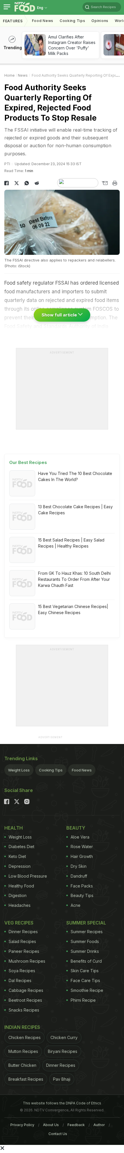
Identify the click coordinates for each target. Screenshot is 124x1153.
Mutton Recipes (23, 1051)
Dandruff (79, 876)
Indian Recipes (22, 1027)
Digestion (18, 895)
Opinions (99, 21)
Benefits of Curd (86, 961)
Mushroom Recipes (27, 961)
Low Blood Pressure (28, 876)
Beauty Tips (82, 895)
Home (9, 75)
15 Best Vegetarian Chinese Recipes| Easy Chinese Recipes (73, 609)
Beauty (75, 828)
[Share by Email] (104, 183)
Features (13, 21)
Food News (42, 21)
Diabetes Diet (21, 846)
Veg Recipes (18, 923)
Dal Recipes (20, 980)
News (23, 75)
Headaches (20, 905)
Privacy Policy (22, 1125)
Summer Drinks (85, 951)
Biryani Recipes (62, 1051)
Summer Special (86, 923)
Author (99, 1125)
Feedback (76, 1125)
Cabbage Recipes (26, 990)
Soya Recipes (22, 970)
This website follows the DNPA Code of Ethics (62, 1103)
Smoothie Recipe (87, 990)
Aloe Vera (80, 837)
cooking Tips (72, 21)
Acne (75, 905)
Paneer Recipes (24, 951)
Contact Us (57, 1134)
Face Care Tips (85, 980)
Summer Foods (85, 941)
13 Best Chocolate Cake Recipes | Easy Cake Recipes (75, 509)
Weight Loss (19, 770)
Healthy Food (21, 885)
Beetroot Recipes (25, 1000)
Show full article (60, 315)
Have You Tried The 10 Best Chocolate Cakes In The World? (75, 476)
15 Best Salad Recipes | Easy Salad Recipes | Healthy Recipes (71, 542)
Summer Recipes (87, 931)
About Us (51, 1125)
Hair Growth (82, 856)
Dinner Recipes (23, 931)
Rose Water (82, 846)
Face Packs (82, 885)
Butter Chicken (22, 1065)
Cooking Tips (51, 770)
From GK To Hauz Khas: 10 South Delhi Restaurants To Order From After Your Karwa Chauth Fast (74, 579)
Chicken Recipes (24, 1037)
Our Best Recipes (28, 462)
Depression (20, 866)
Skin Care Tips (85, 970)
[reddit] (37, 183)
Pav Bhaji (61, 1079)
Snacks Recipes (24, 1010)
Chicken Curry (64, 1037)
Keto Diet (17, 856)
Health (13, 828)
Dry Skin (79, 866)
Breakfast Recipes (25, 1079)
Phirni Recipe (83, 1000)
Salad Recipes (22, 941)
